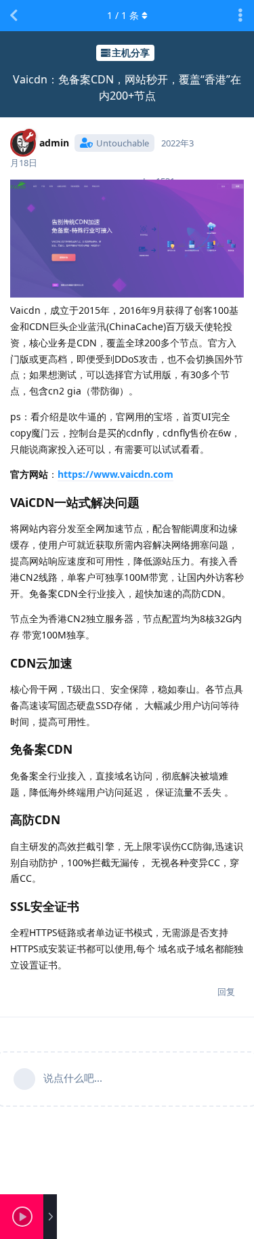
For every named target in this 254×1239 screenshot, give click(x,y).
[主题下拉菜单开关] (240, 15)
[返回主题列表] (13, 15)
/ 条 (123, 15)
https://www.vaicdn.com (115, 474)
